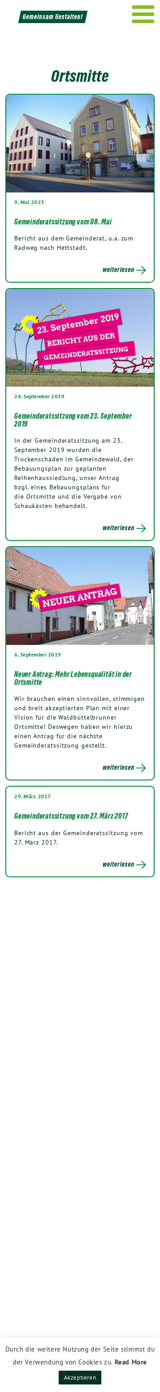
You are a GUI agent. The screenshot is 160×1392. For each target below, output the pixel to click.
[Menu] (143, 14)
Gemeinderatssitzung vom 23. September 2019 (73, 420)
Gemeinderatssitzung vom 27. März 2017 (71, 816)
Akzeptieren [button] (80, 1377)
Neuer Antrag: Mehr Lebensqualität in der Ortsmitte (73, 678)
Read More (131, 1362)
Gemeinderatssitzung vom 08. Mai (63, 221)
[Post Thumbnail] (80, 143)
